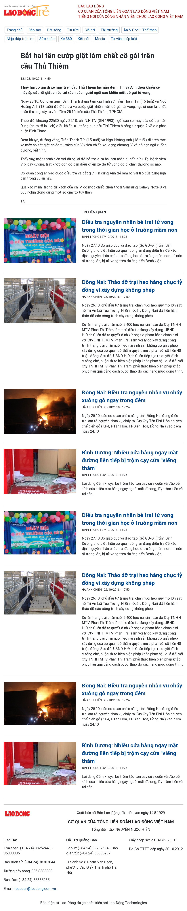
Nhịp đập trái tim (20, 39)
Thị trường (109, 30)
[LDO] (40, 241)
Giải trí (90, 30)
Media (100, 39)
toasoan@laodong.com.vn (35, 888)
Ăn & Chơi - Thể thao (140, 30)
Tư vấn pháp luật (124, 39)
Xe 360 (66, 39)
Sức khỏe (47, 39)
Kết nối (83, 39)
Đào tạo (34, 30)
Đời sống (54, 30)
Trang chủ (14, 30)
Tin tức (73, 30)
